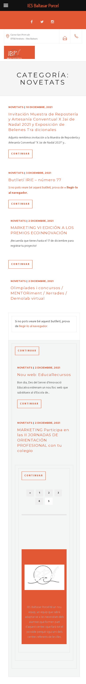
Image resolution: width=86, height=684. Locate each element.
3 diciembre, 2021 (38, 172)
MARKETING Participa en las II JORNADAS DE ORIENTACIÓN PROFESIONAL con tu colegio (43, 440)
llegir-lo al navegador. (33, 326)
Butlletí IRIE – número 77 (34, 180)
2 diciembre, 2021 (41, 220)
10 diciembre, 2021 (39, 107)
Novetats (16, 107)
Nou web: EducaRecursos (44, 374)
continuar (20, 154)
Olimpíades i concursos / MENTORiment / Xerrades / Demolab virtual (39, 293)
